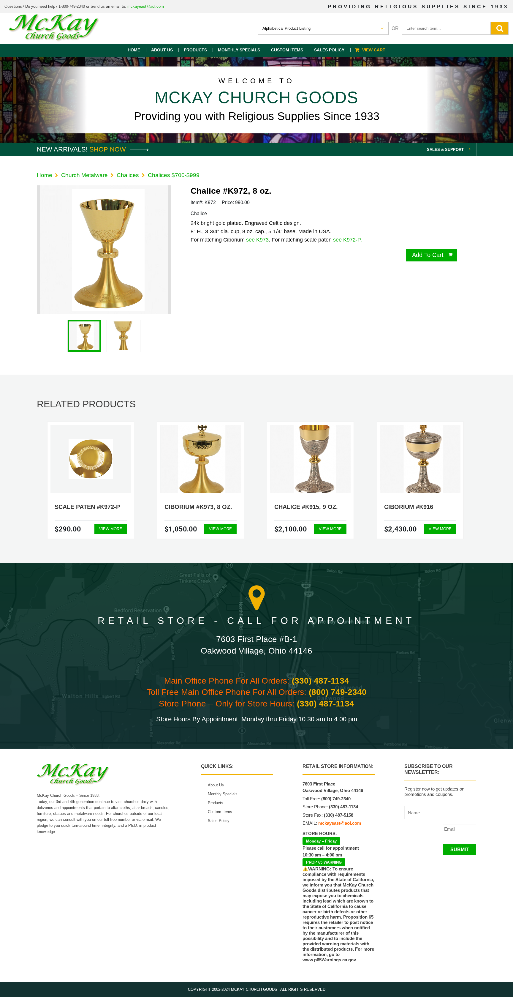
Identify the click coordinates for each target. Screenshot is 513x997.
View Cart (373, 50)
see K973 (257, 240)
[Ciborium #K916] (420, 459)
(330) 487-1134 (320, 680)
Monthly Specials (239, 50)
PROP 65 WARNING (324, 862)
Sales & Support (445, 149)
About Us (162, 50)
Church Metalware (84, 175)
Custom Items (287, 50)
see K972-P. (347, 240)
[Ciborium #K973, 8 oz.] (201, 459)
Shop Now (108, 149)
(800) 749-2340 (338, 692)
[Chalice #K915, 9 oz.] (310, 459)
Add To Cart (428, 255)
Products (195, 50)
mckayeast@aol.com (145, 6)
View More (110, 529)
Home (134, 50)
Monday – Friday (321, 841)
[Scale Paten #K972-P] (91, 459)
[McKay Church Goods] (54, 28)
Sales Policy (329, 50)
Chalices (128, 175)
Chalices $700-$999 (174, 175)
